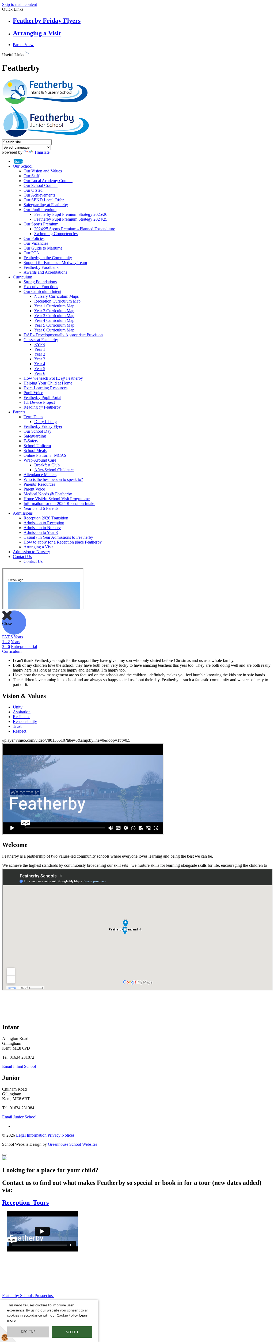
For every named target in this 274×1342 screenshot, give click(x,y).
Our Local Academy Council (48, 180)
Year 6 (39, 373)
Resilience (21, 716)
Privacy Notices (61, 1135)
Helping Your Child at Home (48, 383)
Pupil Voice (33, 392)
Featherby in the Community (48, 257)
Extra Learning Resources (45, 388)
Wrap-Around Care (40, 460)
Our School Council (41, 185)
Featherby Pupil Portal (42, 397)
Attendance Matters (40, 474)
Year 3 (39, 359)
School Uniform (37, 445)
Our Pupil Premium (40, 209)
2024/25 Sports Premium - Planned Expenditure (74, 229)
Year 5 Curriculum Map (54, 325)
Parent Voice (34, 489)
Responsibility (25, 721)
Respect (19, 731)
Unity (17, 707)
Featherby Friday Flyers (47, 20)
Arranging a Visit (37, 33)
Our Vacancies (36, 243)
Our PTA (31, 253)
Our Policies (34, 238)
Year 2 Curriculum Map (54, 310)
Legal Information (31, 1135)
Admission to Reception (44, 523)
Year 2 (39, 354)
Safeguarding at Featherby (46, 204)
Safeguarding (35, 436)
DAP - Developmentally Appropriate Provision (63, 335)
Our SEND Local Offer (44, 200)
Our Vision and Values (43, 171)
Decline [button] (28, 1331)
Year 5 (39, 368)
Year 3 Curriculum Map (54, 315)
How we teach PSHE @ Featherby (53, 378)
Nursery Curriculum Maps (56, 296)
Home (18, 161)
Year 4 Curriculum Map (54, 320)
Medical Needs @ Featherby (48, 494)
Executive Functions (41, 286)
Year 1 (39, 349)
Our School (22, 166)
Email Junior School (19, 1117)
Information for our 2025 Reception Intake (59, 503)
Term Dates (33, 416)
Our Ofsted (33, 190)
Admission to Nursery (42, 527)
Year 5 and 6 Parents (41, 508)
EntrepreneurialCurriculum (19, 649)
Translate (42, 152)
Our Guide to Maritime (43, 248)
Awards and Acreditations (45, 272)
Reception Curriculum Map (57, 301)
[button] (27, 53)
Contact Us (22, 556)
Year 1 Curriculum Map (54, 306)
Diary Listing (45, 421)
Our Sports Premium (41, 224)
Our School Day (37, 431)
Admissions (23, 513)
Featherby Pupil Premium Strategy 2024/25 (70, 219)
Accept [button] (72, 1331)
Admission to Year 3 (41, 532)
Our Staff (31, 176)
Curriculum (22, 277)
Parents (19, 412)
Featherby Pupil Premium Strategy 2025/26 (70, 214)
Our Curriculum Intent (42, 291)
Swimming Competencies (56, 233)
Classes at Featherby (41, 339)
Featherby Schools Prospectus (28, 1295)
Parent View (23, 44)
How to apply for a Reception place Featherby (63, 542)
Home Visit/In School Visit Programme (57, 498)
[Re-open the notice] (4, 1155)
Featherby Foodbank (41, 267)
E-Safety (31, 441)
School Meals (35, 450)
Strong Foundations (40, 282)
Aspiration (22, 712)
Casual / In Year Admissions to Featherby (58, 537)
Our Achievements (39, 195)
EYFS (39, 344)
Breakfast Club (47, 465)
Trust (17, 726)
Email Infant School (19, 1066)
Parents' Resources (39, 484)
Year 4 (39, 363)
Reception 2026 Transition (46, 518)
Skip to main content (19, 4)
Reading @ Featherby (42, 407)
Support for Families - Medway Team (55, 262)
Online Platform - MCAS (45, 455)
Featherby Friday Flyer (43, 426)
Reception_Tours (25, 1202)
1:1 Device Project (39, 402)
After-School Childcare (54, 470)
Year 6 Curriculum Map (54, 330)
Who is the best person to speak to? (53, 479)
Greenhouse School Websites (72, 1144)
